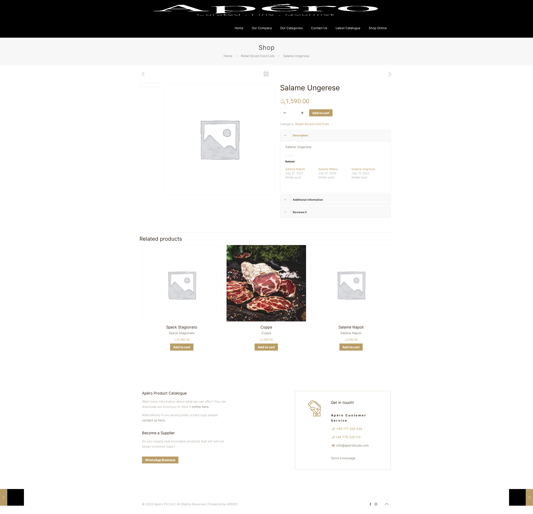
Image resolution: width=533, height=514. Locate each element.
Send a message (343, 458)
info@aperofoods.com (352, 445)
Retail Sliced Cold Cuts (258, 56)
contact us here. (154, 420)
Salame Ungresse (363, 169)
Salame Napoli (295, 169)
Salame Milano (328, 169)
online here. (200, 407)
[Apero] (265, 9)
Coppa (266, 327)
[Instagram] (376, 504)
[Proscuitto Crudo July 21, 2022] (12, 497)
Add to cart (320, 113)
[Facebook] (370, 504)
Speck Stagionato (181, 327)
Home (228, 56)
